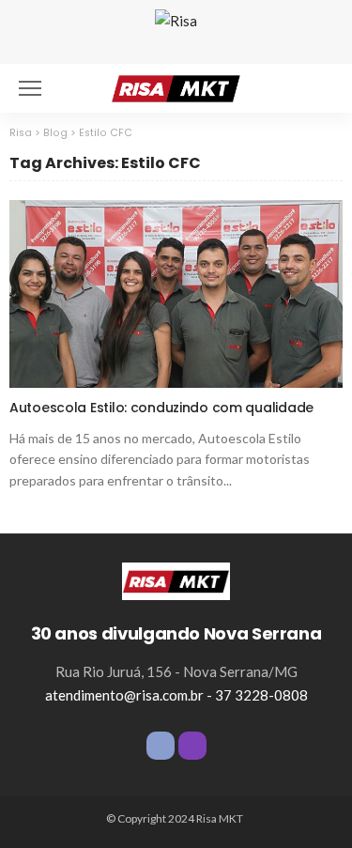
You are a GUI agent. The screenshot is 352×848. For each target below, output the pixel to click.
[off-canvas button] (30, 88)
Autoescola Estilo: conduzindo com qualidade (161, 407)
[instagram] (192, 746)
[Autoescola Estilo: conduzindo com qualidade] (176, 294)
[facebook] (160, 746)
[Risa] (176, 579)
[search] (318, 88)
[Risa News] (175, 86)
